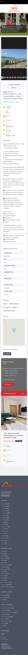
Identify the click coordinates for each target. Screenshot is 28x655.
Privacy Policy (4, 639)
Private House (4, 565)
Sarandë (4, 513)
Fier (3, 522)
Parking (3, 619)
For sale (3, 595)
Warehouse (4, 569)
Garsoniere (4, 573)
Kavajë (4, 529)
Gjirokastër (5, 526)
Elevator (5, 303)
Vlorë (3, 506)
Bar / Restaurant (5, 582)
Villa (2, 554)
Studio (3, 562)
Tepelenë (4, 538)
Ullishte (3, 556)
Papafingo (4, 567)
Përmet (4, 535)
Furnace (3, 623)
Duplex (3, 580)
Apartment (4, 584)
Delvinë (4, 519)
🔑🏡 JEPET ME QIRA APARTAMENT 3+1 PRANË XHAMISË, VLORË (13, 436)
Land (2, 560)
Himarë (4, 515)
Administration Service (9, 310)
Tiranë (4, 508)
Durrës (4, 524)
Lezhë (3, 533)
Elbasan (4, 510)
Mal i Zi (3, 540)
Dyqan (3, 578)
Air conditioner (7, 307)
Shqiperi (3, 504)
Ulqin (3, 543)
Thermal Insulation (13, 303)
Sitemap (3, 637)
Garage (3, 575)
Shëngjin (4, 517)
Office (2, 551)
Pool (2, 625)
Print (14, 87)
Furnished (14, 307)
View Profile (7, 384)
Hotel (2, 571)
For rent (3, 597)
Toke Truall (4, 558)
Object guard (4, 621)
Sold (2, 599)
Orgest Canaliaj (8, 362)
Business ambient (5, 586)
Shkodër (4, 531)
